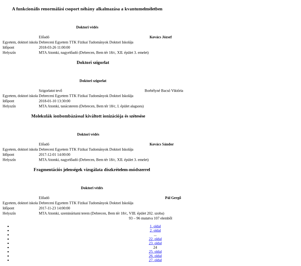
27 (155, 260)
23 (155, 243)
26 (155, 256)
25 (155, 252)
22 (155, 239)
